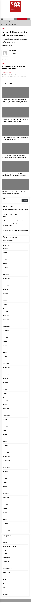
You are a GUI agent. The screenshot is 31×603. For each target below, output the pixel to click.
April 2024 (5, 352)
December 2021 (6, 456)
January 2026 (6, 274)
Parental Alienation (7, 568)
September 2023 (6, 378)
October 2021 (6, 464)
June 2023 (5, 389)
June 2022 (5, 434)
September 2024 (6, 334)
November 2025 (6, 282)
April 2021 (5, 486)
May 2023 (5, 393)
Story (4, 583)
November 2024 (6, 326)
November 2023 (6, 371)
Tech (4, 587)
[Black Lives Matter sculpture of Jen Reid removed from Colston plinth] (15, 184)
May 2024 (5, 348)
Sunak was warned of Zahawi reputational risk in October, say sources (15, 138)
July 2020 (5, 508)
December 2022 (6, 412)
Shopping (5, 576)
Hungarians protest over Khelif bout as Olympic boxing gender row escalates (14, 174)
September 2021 (6, 467)
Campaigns (5, 542)
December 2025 (6, 278)
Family (4, 550)
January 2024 (6, 363)
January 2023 (6, 408)
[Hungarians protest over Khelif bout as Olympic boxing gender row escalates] (15, 166)
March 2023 (5, 400)
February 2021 (6, 493)
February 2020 (6, 527)
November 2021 (6, 460)
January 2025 (6, 319)
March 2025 (5, 311)
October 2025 (6, 285)
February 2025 (6, 315)
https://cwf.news (12, 53)
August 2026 (5, 248)
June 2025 (5, 300)
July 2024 (5, 341)
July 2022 (5, 430)
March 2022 (5, 445)
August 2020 (5, 504)
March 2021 (5, 490)
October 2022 (6, 419)
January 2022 (6, 452)
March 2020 (5, 523)
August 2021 (5, 471)
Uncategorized (6, 591)
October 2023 (6, 374)
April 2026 (5, 263)
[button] (15, 19)
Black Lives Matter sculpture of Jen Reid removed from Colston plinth (14, 192)
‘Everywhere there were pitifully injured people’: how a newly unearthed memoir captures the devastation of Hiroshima (14, 101)
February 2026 (6, 271)
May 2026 (5, 259)
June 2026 (5, 256)
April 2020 (5, 519)
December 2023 (6, 367)
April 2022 (5, 441)
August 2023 (5, 382)
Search (4, 198)
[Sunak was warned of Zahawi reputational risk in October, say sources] (15, 130)
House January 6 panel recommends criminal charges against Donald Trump (14, 156)
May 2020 (5, 515)
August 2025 (5, 293)
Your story (5, 594)
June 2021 (5, 478)
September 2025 (6, 289)
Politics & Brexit (7, 572)
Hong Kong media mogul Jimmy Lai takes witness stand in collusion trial (15, 120)
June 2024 (5, 345)
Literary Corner (6, 557)
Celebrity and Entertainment (9, 546)
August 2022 (5, 426)
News (3, 28)
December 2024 (6, 322)
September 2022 (6, 423)
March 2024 (5, 356)
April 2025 (5, 308)
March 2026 (5, 267)
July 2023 (5, 386)
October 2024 (6, 330)
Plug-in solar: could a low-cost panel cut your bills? (15, 220)
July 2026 (5, 252)
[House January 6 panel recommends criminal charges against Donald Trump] (15, 148)
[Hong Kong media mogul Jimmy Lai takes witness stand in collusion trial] (15, 112)
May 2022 (5, 438)
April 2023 (5, 397)
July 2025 (5, 297)
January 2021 (6, 497)
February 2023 (6, 404)
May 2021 (5, 482)
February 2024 (6, 360)
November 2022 (6, 415)
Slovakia (5, 579)
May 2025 (5, 304)
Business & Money (7, 539)
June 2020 (5, 512)
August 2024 (5, 337)
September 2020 (6, 501)
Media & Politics (6, 561)
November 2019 (6, 530)
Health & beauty (6, 553)
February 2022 (6, 449)
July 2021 (5, 475)
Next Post (5, 60)
